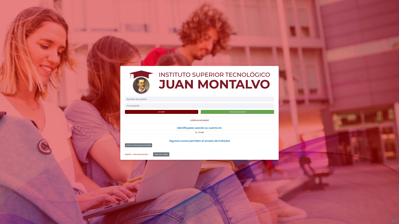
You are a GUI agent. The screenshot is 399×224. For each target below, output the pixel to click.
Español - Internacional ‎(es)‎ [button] (136, 154)
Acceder (161, 112)
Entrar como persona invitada (138, 145)
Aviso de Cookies (161, 154)
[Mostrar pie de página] (394, 220)
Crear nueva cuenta (237, 112)
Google (201, 132)
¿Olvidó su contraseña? (199, 120)
